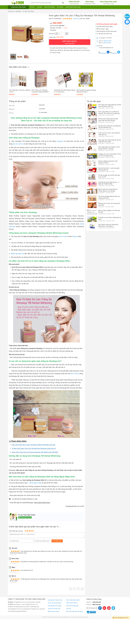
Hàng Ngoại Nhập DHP (83, 617)
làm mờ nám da (18, 144)
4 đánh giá (76, 18)
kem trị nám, (75, 373)
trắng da (75, 236)
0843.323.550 (107, 42)
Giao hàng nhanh (70, 42)
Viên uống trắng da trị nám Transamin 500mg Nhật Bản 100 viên (33, 445)
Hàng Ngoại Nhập (35, 483)
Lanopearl (60, 141)
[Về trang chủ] (17, 2)
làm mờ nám (62, 236)
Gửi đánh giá (57, 541)
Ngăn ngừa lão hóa (17, 253)
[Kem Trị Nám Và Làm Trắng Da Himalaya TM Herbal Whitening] (13, 57)
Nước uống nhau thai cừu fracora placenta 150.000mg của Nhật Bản (35, 452)
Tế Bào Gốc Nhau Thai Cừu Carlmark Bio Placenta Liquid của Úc (34, 448)
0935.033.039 (107, 41)
